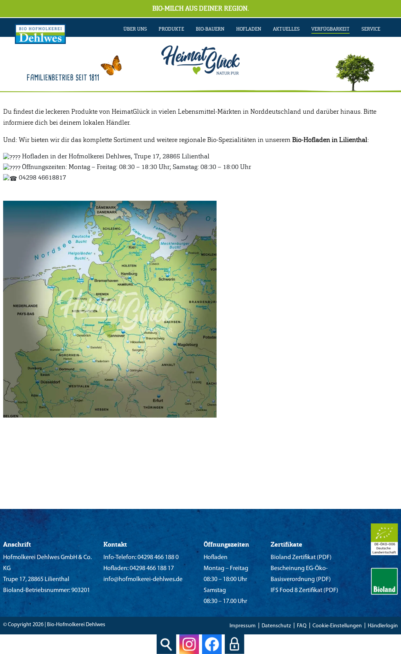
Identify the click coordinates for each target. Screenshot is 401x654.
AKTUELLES (286, 29)
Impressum (242, 626)
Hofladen (248, 29)
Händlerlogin (383, 626)
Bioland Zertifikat (293, 557)
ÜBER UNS (135, 29)
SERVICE (370, 29)
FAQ (302, 626)
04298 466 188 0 (157, 557)
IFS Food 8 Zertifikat (296, 590)
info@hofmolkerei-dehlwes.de (142, 579)
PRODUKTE (171, 29)
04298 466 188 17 (151, 568)
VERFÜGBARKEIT (330, 29)
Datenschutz (276, 626)
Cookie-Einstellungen (337, 626)
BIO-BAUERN (210, 29)
